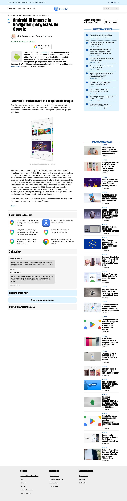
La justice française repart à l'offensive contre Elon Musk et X (100, 105)
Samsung (31, 42)
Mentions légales (25, 493)
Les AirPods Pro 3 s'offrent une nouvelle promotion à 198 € (100, 83)
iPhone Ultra (16, 2)
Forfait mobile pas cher (56, 479)
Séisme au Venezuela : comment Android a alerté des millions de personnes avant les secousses (110, 402)
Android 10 (15, 66)
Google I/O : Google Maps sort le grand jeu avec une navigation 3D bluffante (28, 223)
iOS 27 (32, 2)
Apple (29, 8)
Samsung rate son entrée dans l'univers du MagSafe (110, 229)
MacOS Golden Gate (40, 2)
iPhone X (45, 52)
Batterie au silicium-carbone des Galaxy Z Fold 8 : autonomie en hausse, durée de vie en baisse (110, 214)
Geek (34, 8)
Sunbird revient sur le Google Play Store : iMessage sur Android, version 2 (110, 183)
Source (13, 206)
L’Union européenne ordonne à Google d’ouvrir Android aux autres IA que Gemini (110, 307)
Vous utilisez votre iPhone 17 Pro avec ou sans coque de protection (101, 36)
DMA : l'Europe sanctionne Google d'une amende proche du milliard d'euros (109, 244)
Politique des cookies (27, 490)
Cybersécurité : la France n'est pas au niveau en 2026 (101, 67)
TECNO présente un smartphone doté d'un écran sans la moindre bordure (109, 198)
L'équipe (23, 483)
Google (15, 42)
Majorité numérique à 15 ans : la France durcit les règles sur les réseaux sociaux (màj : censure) (100, 51)
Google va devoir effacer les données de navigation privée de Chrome (62, 241)
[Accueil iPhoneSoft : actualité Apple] (8, 15)
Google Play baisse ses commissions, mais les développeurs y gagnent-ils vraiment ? (110, 421)
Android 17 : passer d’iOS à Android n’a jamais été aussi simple (109, 277)
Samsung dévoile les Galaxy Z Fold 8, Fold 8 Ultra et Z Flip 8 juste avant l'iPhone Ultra (110, 261)
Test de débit (53, 483)
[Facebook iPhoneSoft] (112, 3)
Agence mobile (83, 476)
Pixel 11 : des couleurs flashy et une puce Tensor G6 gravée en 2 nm (110, 341)
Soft (63, 9)
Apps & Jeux (11, 8)
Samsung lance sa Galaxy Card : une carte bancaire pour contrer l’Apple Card (110, 292)
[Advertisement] (42, 83)
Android (13, 15)
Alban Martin (21, 36)
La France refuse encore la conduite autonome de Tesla (102, 59)
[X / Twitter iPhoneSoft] (109, 3)
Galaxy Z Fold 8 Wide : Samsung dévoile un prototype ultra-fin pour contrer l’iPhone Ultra (110, 454)
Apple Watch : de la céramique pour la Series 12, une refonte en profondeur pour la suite (101, 75)
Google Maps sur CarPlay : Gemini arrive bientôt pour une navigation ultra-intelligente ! (27, 232)
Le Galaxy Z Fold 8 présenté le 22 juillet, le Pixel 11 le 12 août (109, 357)
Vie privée (23, 486)
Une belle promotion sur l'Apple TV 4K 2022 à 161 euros (101, 97)
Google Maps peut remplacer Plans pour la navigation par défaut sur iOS (27, 241)
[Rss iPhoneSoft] (118, 3)
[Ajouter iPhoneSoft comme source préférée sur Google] (42, 47)
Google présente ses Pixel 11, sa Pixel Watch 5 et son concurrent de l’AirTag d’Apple (110, 166)
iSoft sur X (82, 483)
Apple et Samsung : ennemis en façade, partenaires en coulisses (110, 385)
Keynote (10, 2)
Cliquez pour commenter (42, 300)
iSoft (22, 479)
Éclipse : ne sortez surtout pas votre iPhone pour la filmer (102, 43)
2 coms (40, 36)
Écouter (49, 36)
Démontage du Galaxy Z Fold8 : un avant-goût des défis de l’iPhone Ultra (110, 150)
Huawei (23, 42)
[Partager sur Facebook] (9, 23)
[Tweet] (9, 19)
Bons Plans (21, 8)
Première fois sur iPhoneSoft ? (29, 476)
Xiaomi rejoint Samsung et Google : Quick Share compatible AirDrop (110, 438)
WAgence (82, 479)
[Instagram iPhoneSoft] (115, 3)
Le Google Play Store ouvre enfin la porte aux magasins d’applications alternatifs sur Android (110, 324)
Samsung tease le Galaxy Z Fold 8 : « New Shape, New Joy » (110, 371)
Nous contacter (54, 476)
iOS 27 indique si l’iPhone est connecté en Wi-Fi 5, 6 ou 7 (99, 90)
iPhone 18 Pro (25, 2)
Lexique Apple (54, 486)
